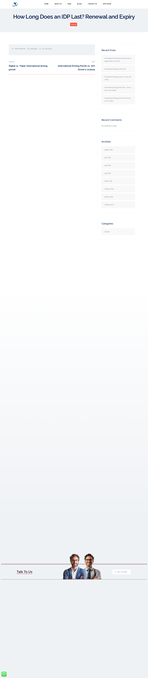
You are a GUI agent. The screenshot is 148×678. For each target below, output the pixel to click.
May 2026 (108, 165)
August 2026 (109, 150)
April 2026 (108, 173)
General (73, 24)
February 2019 (109, 205)
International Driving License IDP (115, 69)
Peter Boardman (20, 49)
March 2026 (108, 181)
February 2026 (109, 189)
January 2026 (109, 197)
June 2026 (108, 157)
